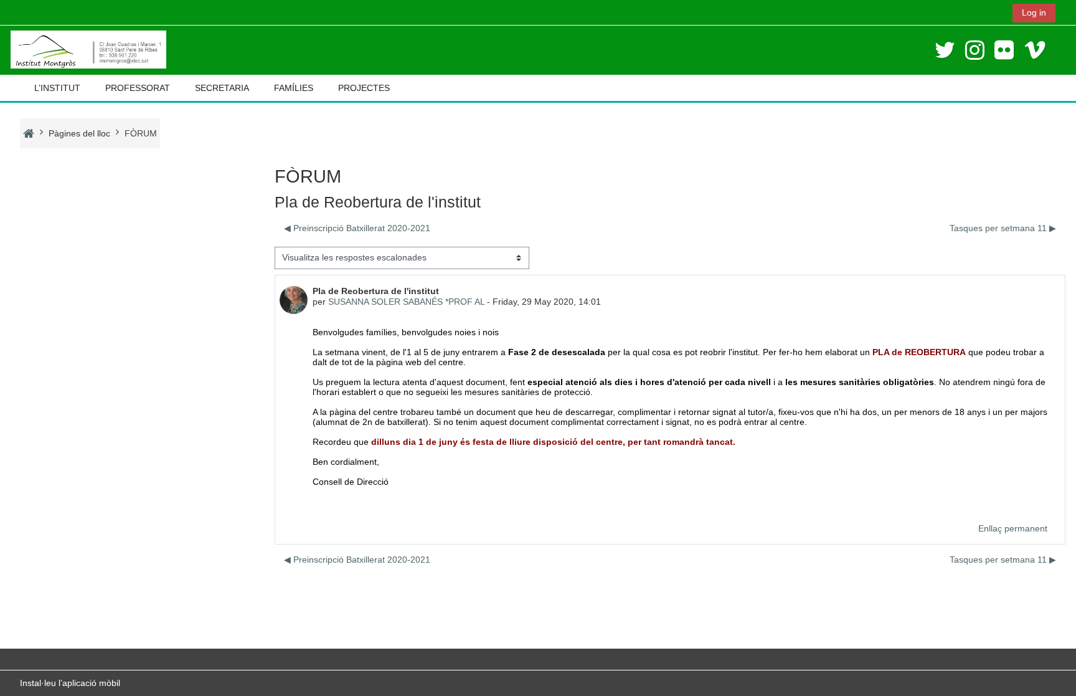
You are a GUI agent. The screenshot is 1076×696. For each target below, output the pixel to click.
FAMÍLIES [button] (293, 88)
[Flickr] (1004, 50)
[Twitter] (945, 50)
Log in (1034, 12)
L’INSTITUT (57, 88)
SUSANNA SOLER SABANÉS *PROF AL (406, 302)
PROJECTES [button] (364, 88)
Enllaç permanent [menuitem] (1012, 528)
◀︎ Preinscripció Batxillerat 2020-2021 (357, 228)
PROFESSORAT (137, 88)
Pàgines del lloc (79, 133)
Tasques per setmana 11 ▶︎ (1003, 228)
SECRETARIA (222, 88)
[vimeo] (1035, 50)
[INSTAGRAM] (974, 50)
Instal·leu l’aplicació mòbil (70, 683)
